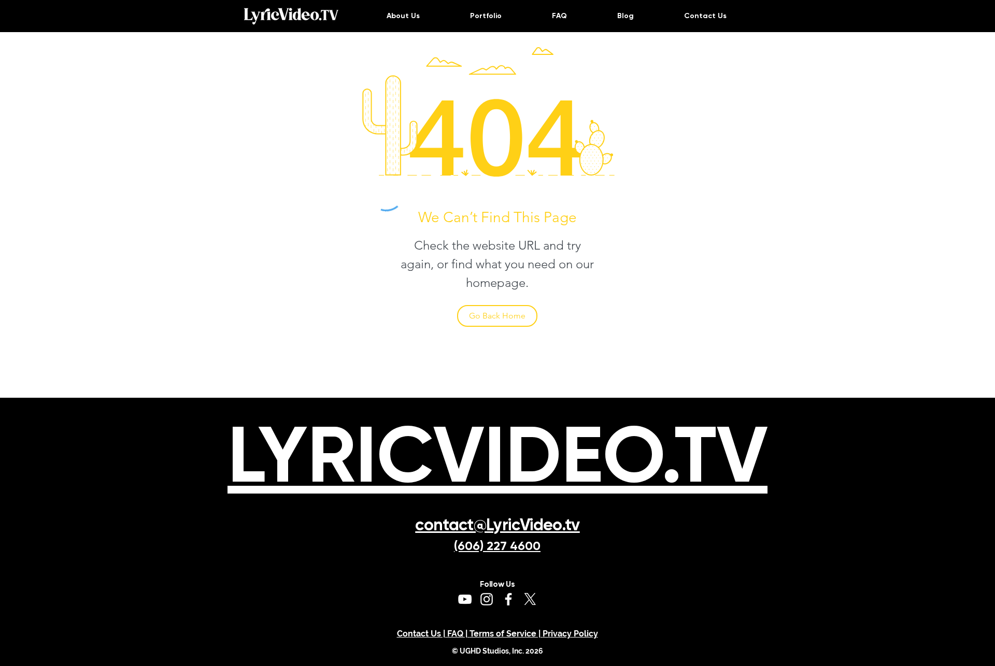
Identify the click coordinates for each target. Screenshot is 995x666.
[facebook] (508, 599)
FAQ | (458, 634)
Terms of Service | (506, 634)
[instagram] (486, 599)
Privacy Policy (570, 634)
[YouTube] (465, 599)
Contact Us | (422, 634)
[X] (530, 599)
